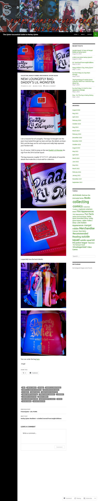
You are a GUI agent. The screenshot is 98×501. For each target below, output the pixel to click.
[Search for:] (83, 256)
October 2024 (76, 124)
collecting (24, 75)
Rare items (82, 231)
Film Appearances (85, 211)
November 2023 (77, 141)
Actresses (77, 195)
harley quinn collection (49, 392)
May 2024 (75, 127)
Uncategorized (80, 247)
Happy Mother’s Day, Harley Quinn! (82, 67)
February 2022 (76, 172)
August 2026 (76, 110)
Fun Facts (89, 214)
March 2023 (76, 158)
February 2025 (76, 120)
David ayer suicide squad (51, 389)
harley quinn (35, 392)
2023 (23, 387)
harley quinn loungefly (47, 394)
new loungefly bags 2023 (29, 399)
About (83, 34)
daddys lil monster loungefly (31, 389)
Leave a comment (50, 86)
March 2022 (76, 168)
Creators (75, 209)
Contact (89, 34)
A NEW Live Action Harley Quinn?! (82, 57)
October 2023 (76, 144)
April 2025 (75, 117)
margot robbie (34, 75)
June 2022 (75, 161)
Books (87, 198)
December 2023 (77, 137)
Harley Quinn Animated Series (81, 217)
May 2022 (75, 165)
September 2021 (77, 182)
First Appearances (78, 214)
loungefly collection (29, 396)
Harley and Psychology (79, 216)
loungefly (60, 394)
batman (41, 387)
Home (75, 34)
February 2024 (76, 134)
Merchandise (44, 75)
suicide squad (53, 75)
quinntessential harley (47, 399)
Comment (59, 447)
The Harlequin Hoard (79, 245)
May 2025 (75, 113)
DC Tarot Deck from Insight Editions (83, 62)
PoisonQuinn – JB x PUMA (29, 410)
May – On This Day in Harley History (82, 95)
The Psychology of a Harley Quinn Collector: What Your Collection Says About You (83, 81)
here (37, 359)
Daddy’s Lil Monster (56, 150)
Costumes (86, 207)
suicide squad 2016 (39, 401)
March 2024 (76, 130)
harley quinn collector (29, 394)
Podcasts (75, 231)
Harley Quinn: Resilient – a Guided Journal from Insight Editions (41, 417)
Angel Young (38, 86)
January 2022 (76, 175)
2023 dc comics (31, 387)
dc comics (25, 392)
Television (91, 243)
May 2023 (75, 151)
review (60, 399)
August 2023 (76, 148)
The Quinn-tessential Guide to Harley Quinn (20, 34)
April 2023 (75, 155)
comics (78, 206)
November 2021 (77, 179)
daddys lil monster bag (53, 387)
